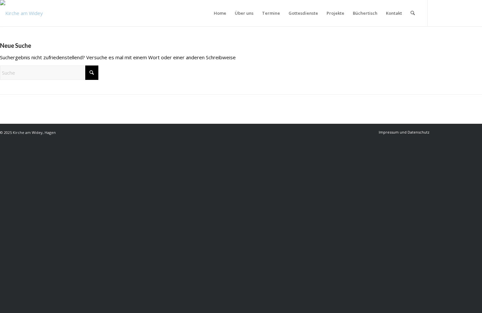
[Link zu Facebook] (438, 13)
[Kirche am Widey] (21, 13)
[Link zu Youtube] (477, 13)
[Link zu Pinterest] (457, 13)
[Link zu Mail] (467, 13)
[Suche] (412, 13)
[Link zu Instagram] (447, 13)
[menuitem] (220, 13)
